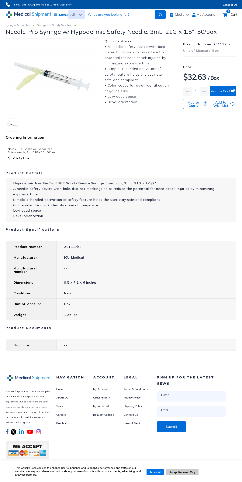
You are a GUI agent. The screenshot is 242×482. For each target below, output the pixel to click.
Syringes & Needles (18, 25)
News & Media (132, 423)
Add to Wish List (220, 104)
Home (59, 389)
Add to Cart (220, 91)
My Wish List (101, 406)
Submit (171, 426)
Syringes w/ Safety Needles (54, 25)
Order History (101, 397)
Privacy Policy (132, 397)
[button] (7, 432)
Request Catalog (103, 414)
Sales (59, 406)
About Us (62, 397)
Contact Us (230, 4)
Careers (61, 414)
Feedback (62, 423)
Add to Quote (193, 104)
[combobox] (117, 14)
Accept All (155, 472)
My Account (100, 389)
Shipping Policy (133, 406)
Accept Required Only (182, 472)
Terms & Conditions (136, 389)
